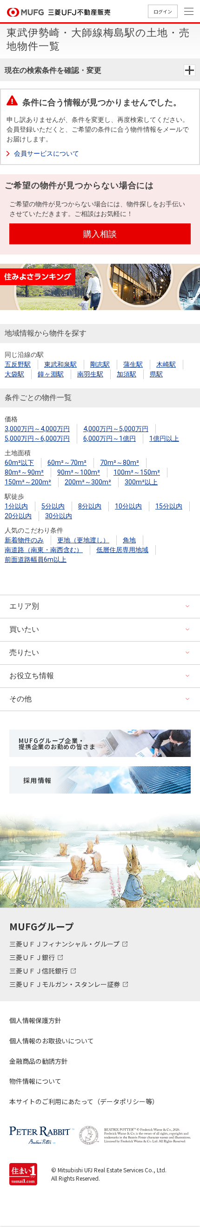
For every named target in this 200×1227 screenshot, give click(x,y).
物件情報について (35, 1081)
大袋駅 (14, 374)
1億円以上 (164, 438)
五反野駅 (18, 364)
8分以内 (89, 506)
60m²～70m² (67, 462)
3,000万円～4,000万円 (37, 428)
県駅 (156, 374)
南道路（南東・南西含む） (44, 549)
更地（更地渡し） (83, 540)
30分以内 (58, 516)
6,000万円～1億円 (109, 438)
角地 (129, 540)
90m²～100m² (78, 472)
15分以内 (168, 506)
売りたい (24, 652)
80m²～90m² (24, 472)
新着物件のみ (24, 540)
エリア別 (24, 606)
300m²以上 (141, 482)
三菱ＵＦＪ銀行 (32, 957)
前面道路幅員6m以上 (36, 559)
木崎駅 (166, 364)
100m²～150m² (136, 472)
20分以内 (18, 516)
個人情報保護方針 (35, 1020)
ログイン (162, 11)
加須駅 (126, 374)
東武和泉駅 (60, 364)
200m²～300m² (88, 482)
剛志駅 (100, 364)
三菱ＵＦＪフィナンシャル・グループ (65, 944)
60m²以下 (19, 462)
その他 (20, 699)
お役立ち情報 (31, 676)
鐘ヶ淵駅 (51, 374)
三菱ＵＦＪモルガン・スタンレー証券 (65, 984)
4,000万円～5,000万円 (115, 428)
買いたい (24, 629)
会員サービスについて (46, 153)
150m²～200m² (28, 482)
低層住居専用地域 (122, 549)
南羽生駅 (90, 374)
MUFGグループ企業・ (57, 743)
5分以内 (53, 506)
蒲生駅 (133, 364)
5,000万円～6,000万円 (37, 438)
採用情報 (37, 780)
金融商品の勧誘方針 (38, 1061)
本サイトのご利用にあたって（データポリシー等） (84, 1101)
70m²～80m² (119, 462)
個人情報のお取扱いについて (51, 1040)
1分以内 (16, 506)
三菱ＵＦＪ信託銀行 (39, 970)
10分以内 (128, 506)
